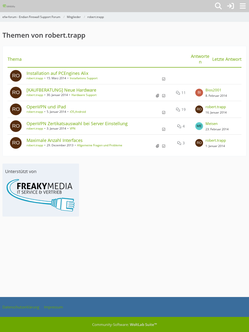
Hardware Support (84, 95)
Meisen (211, 123)
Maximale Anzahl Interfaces (55, 140)
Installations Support (84, 78)
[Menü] (243, 6)
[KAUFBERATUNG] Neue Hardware (61, 90)
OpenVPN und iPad (46, 107)
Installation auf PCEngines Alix (57, 73)
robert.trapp (35, 78)
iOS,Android (78, 112)
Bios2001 (213, 89)
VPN (72, 128)
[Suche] (218, 6)
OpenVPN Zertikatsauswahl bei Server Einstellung (77, 123)
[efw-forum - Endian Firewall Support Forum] (9, 6)
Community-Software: (124, 324)
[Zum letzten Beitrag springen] (199, 92)
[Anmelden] (230, 6)
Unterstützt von (20, 171)
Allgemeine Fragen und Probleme (99, 145)
